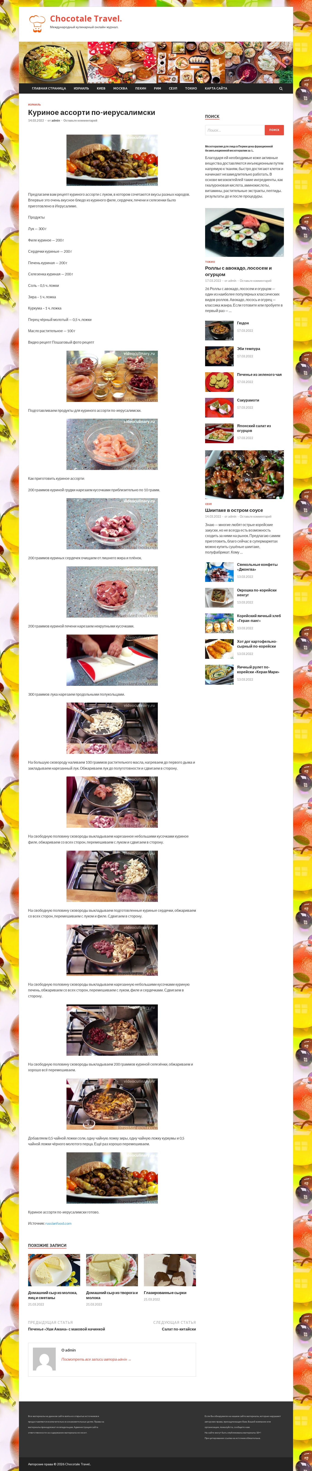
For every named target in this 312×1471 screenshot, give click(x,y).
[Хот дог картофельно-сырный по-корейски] (219, 657)
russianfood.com (58, 1223)
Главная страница (49, 88)
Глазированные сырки (165, 1292)
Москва (120, 88)
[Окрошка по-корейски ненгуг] (219, 606)
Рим (157, 88)
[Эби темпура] (219, 365)
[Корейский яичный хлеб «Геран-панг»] (219, 632)
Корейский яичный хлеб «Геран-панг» (259, 618)
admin (55, 120)
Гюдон (243, 323)
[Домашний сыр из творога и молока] (112, 1287)
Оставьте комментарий (80, 120)
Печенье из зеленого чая (259, 374)
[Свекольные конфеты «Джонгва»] (219, 580)
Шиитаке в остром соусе (234, 510)
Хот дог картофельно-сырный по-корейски (257, 643)
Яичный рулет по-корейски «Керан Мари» (258, 669)
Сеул (173, 88)
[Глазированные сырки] (170, 1287)
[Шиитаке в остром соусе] (244, 500)
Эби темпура (248, 348)
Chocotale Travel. (86, 18)
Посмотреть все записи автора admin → (96, 1359)
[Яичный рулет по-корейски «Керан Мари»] (219, 683)
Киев (101, 88)
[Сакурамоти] (219, 416)
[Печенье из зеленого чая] (219, 390)
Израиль (81, 88)
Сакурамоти (248, 400)
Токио (191, 88)
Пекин (140, 88)
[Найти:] (244, 130)
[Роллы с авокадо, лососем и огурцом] (244, 257)
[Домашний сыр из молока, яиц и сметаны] (54, 1287)
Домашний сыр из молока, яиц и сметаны (52, 1295)
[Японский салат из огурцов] (219, 442)
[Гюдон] (219, 339)
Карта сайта (216, 88)
